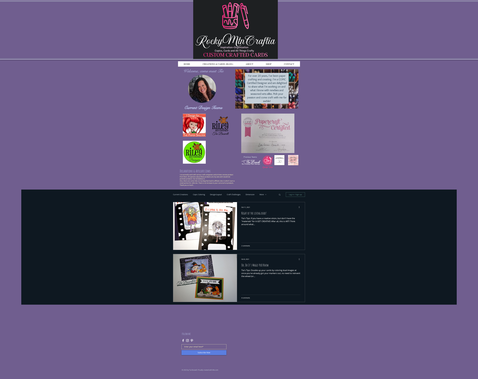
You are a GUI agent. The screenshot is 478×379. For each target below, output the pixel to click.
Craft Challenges (234, 194)
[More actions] (300, 207)
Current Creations (180, 194)
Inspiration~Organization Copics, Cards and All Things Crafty (234, 49)
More (262, 194)
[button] (279, 195)
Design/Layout (216, 194)
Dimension (250, 194)
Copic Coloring (199, 194)
